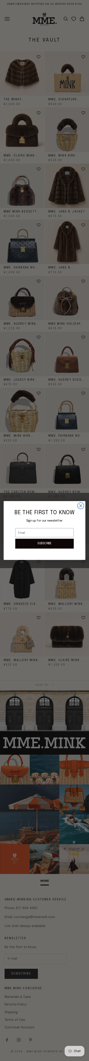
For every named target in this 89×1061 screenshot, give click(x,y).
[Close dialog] (81, 506)
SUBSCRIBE (44, 543)
